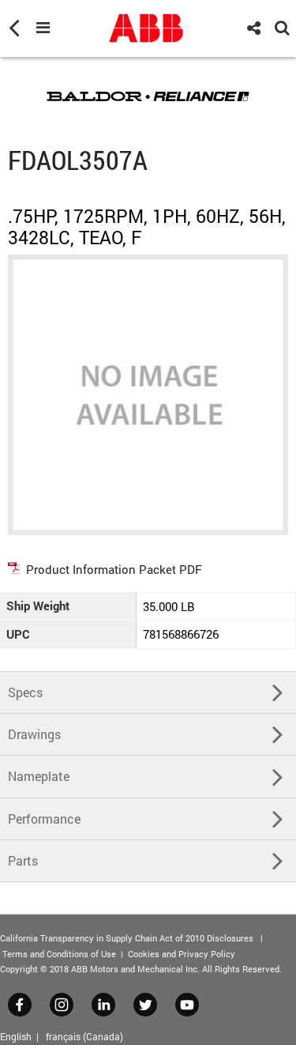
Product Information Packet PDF (114, 569)
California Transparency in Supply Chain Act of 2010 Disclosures (126, 938)
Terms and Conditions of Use (59, 954)
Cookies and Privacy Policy (181, 954)
